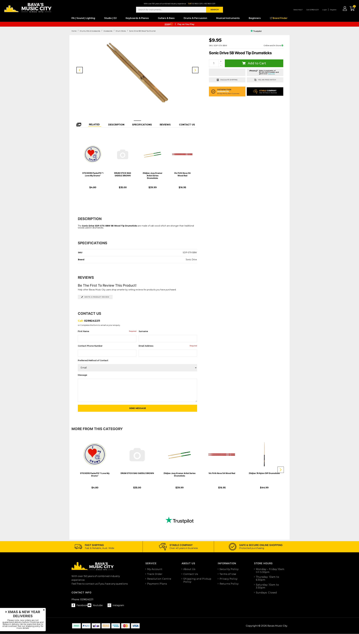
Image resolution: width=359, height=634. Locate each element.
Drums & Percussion (195, 18)
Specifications (142, 124)
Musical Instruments (228, 18)
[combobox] (171, 10)
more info (271, 74)
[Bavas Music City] (28, 7)
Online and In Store (272, 45)
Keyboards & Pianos (137, 18)
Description (116, 124)
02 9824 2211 (197, 4)
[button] (351, 9)
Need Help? (298, 10)
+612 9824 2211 (209, 4)
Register (333, 10)
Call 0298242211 (312, 10)
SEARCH (214, 10)
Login (324, 10)
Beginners (255, 18)
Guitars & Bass (166, 18)
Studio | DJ (110, 18)
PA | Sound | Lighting (83, 18)
